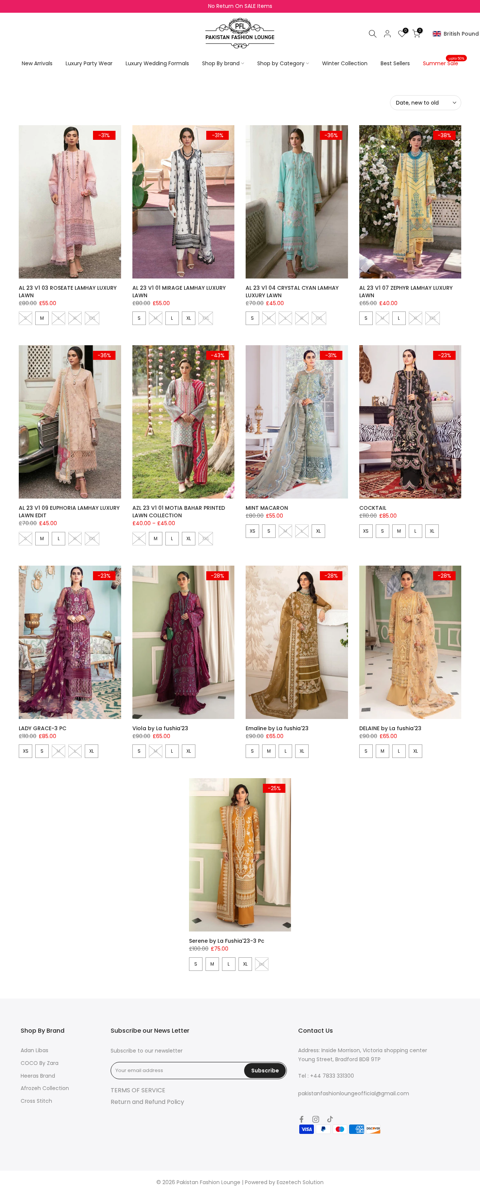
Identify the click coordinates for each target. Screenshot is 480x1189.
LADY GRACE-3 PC (42, 728)
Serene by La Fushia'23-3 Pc (226, 941)
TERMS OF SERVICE (138, 1090)
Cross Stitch (36, 1101)
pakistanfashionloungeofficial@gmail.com (353, 1093)
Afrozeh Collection (45, 1088)
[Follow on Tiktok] (330, 1119)
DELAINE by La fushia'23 (390, 728)
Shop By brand (221, 63)
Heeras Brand (38, 1076)
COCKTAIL (372, 508)
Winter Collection (345, 63)
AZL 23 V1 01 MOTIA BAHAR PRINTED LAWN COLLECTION (178, 511)
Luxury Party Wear (89, 63)
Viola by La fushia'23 (160, 728)
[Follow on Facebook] (301, 1119)
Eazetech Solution (300, 1182)
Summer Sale (443, 63)
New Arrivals (37, 63)
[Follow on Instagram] (315, 1119)
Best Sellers (395, 63)
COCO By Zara (39, 1063)
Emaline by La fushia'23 (277, 728)
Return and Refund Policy (147, 1102)
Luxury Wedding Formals (157, 63)
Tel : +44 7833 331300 (326, 1076)
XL (188, 318)
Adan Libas (34, 1050)
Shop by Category (280, 63)
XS (252, 531)
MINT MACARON (267, 508)
